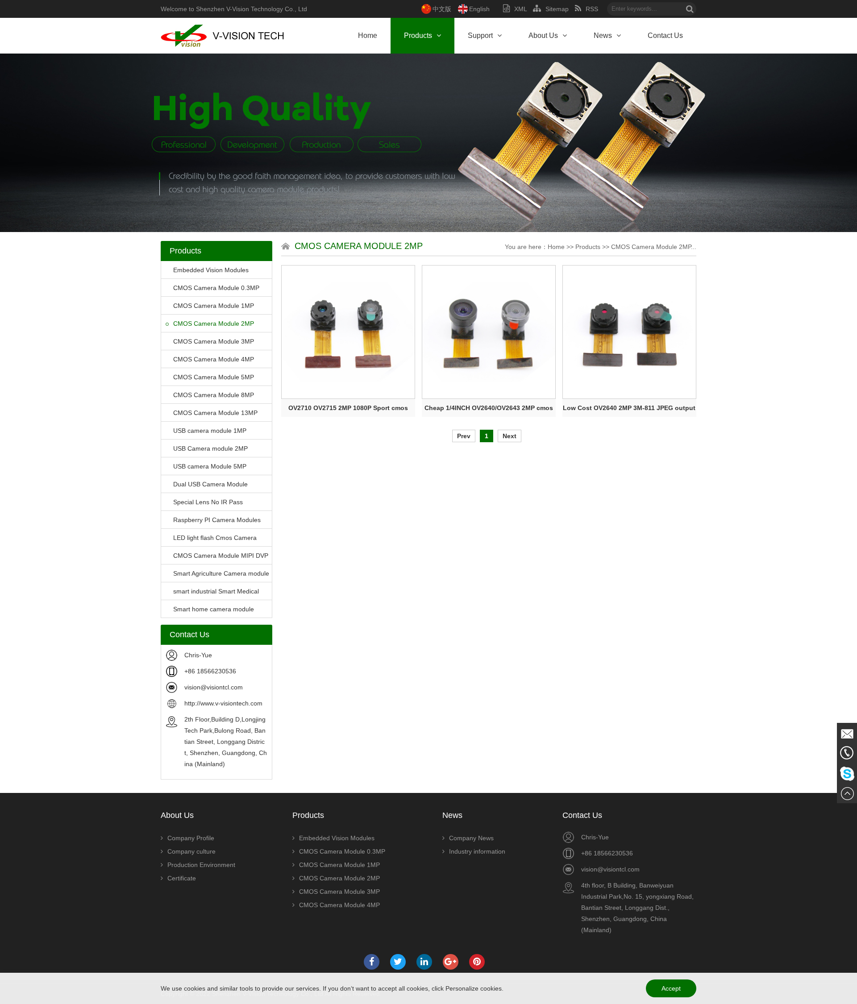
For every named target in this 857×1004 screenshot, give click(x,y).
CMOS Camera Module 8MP (213, 394)
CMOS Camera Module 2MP (213, 323)
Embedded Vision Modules (211, 270)
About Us (543, 35)
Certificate (181, 878)
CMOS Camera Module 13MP (215, 412)
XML (520, 8)
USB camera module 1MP (209, 430)
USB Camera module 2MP (210, 448)
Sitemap (557, 8)
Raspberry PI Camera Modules (217, 519)
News (603, 35)
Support (480, 35)
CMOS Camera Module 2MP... (653, 246)
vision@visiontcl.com (213, 687)
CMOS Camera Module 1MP (213, 305)
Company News (471, 838)
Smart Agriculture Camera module (221, 573)
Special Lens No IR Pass (208, 502)
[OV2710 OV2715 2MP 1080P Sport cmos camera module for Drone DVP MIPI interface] (348, 332)
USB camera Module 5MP (209, 466)
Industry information (477, 851)
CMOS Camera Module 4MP (213, 359)
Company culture (191, 851)
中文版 (442, 8)
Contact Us (665, 35)
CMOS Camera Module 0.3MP (216, 287)
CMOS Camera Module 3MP (213, 341)
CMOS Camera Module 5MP (213, 377)
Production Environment (201, 864)
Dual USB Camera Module (210, 484)
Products (418, 35)
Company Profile (190, 838)
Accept (671, 988)
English (479, 8)
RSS (592, 8)
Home (367, 35)
